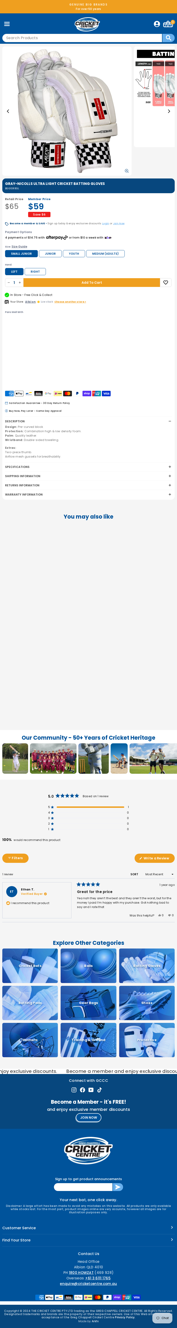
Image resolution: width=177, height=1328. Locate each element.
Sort (134, 874)
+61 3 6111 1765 (98, 1278)
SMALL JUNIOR (21, 254)
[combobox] (82, 38)
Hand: (8, 264)
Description (15, 421)
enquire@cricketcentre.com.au (88, 1283)
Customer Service (19, 1228)
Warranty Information (24, 494)
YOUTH (74, 254)
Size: (16, 246)
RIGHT (35, 272)
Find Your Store (16, 1240)
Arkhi (95, 1321)
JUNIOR (50, 254)
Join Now (118, 223)
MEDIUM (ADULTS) (105, 254)
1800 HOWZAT (81, 1272)
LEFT (14, 272)
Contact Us (88, 1253)
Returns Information (22, 485)
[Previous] (8, 111)
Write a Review (159, 859)
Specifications (17, 467)
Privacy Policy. (125, 1317)
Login (105, 223)
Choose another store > (70, 302)
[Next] (168, 111)
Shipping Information (22, 476)
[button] (35, 360)
